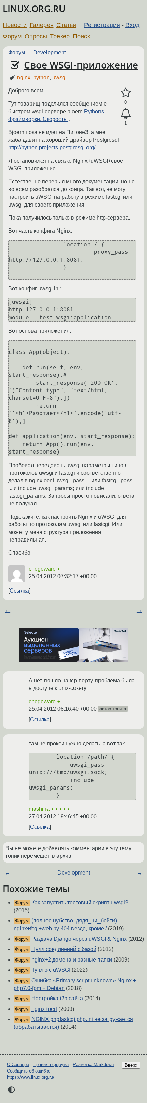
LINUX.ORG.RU (34, 9)
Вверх (131, 1065)
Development (49, 52)
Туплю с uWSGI (50, 970)
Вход (132, 25)
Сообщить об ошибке (28, 1071)
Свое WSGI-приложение (81, 64)
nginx (23, 77)
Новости (15, 25)
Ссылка (19, 591)
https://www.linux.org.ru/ (30, 1077)
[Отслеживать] (125, 114)
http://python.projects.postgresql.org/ (51, 147)
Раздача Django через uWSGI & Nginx (79, 939)
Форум (12, 36)
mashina (39, 809)
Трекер (60, 36)
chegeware (42, 569)
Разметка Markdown (93, 1064)
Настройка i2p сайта (57, 998)
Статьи (66, 25)
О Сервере (18, 1064)
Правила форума (51, 1064)
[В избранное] (125, 93)
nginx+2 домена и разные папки (71, 960)
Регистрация (102, 25)
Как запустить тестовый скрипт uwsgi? (79, 902)
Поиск (81, 36)
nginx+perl (44, 1009)
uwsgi (59, 77)
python (41, 77)
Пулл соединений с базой (63, 949)
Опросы (36, 36)
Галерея (42, 25)
